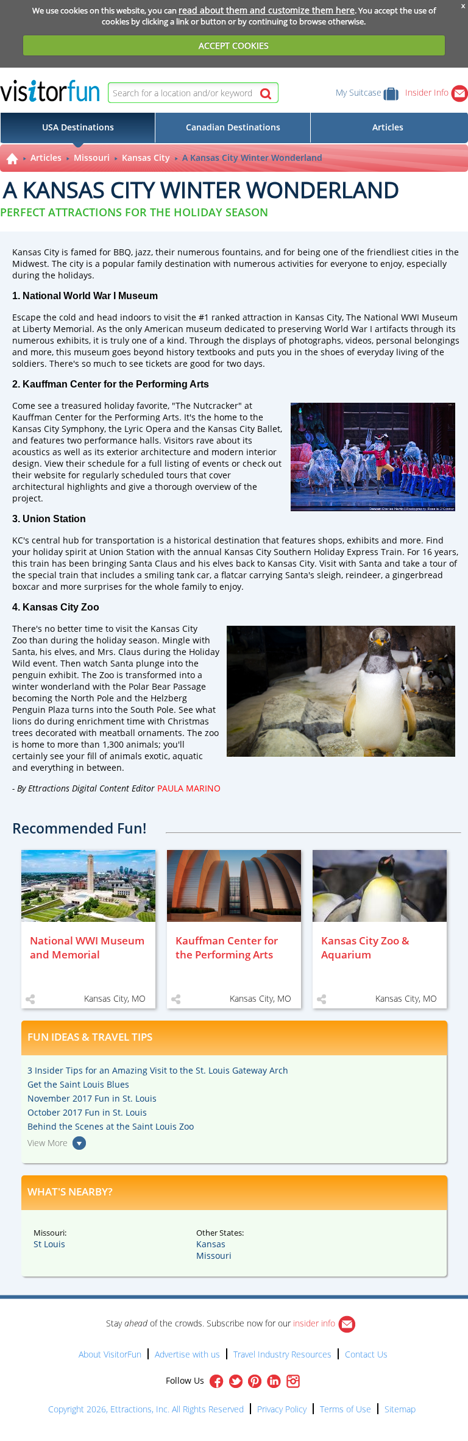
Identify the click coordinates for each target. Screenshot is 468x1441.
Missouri (92, 157)
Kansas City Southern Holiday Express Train (313, 552)
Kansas (210, 1244)
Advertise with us (187, 1354)
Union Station (127, 552)
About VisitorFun (110, 1354)
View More (47, 1143)
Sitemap (400, 1409)
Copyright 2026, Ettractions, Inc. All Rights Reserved (146, 1409)
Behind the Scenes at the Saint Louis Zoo (110, 1126)
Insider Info (428, 92)
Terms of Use (345, 1409)
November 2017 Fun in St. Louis (92, 1098)
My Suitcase (358, 92)
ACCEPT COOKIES (234, 45)
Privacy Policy (282, 1409)
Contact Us (366, 1354)
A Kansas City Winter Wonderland (252, 157)
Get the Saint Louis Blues (78, 1084)
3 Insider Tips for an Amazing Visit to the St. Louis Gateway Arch (157, 1070)
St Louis (49, 1244)
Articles (46, 157)
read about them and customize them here (267, 10)
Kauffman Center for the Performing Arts (95, 417)
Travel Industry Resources (282, 1354)
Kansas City (146, 157)
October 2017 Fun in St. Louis (87, 1112)
